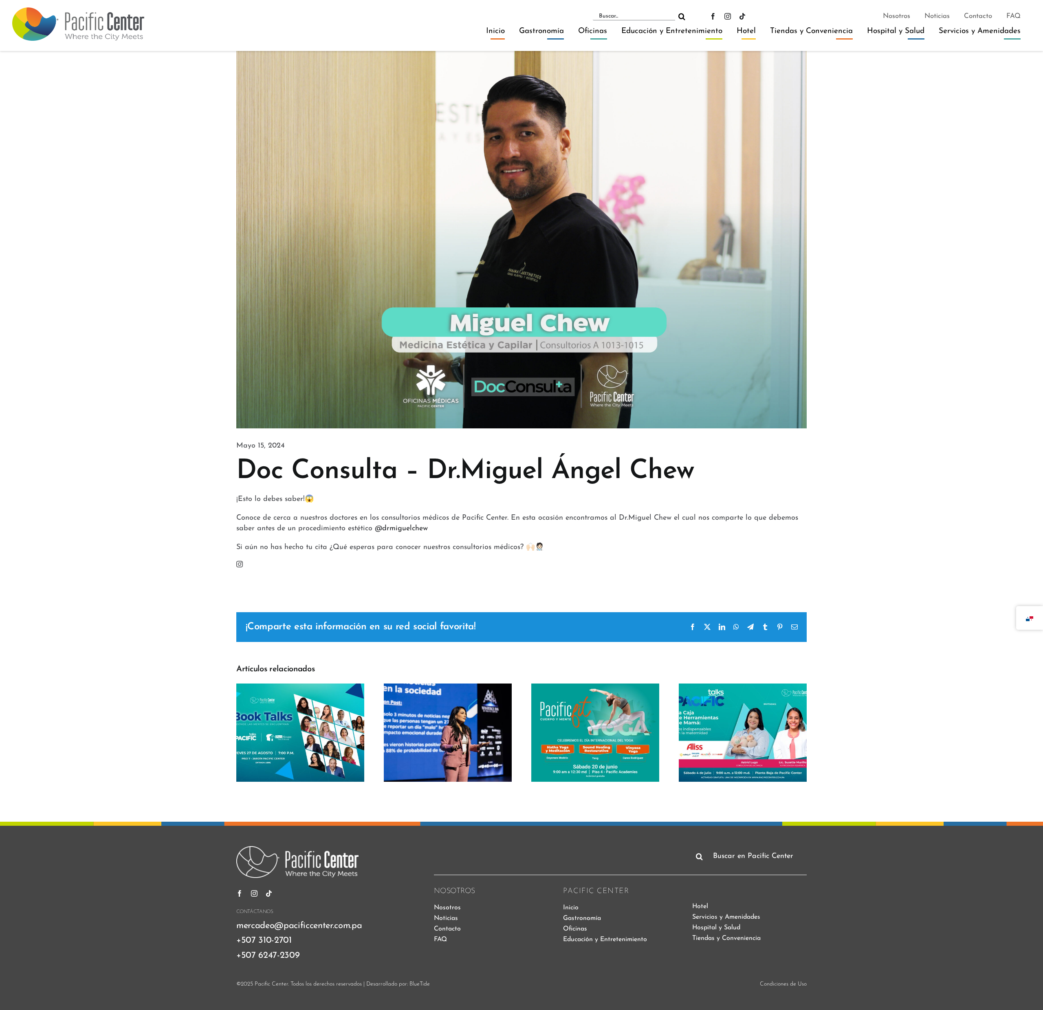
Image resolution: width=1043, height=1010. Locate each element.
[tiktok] (742, 16)
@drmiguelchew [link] (401, 528)
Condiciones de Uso (783, 984)
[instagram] (727, 16)
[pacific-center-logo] (78, 11)
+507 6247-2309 (267, 955)
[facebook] (713, 16)
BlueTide (419, 984)
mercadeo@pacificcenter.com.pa (299, 926)
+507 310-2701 (264, 940)
